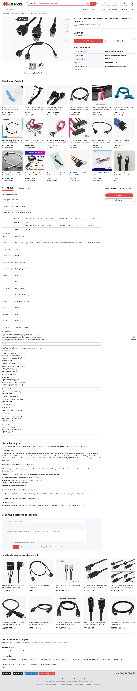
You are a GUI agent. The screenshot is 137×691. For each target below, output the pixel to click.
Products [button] (32, 4)
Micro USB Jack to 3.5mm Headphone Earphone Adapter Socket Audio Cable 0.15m (94, 624)
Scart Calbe (67, 494)
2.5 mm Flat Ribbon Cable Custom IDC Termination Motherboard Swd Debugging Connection (102, 108)
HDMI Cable (16, 494)
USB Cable (31, 494)
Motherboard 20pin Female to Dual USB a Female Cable (124, 108)
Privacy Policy (97, 684)
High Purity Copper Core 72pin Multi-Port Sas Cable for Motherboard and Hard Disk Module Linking (55, 108)
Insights (108, 679)
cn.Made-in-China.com (86, 681)
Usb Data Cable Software (90, 660)
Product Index (100, 679)
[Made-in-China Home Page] (12, 4)
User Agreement (79, 684)
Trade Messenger (31, 673)
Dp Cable (83, 494)
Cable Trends (33, 664)
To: (11, 526)
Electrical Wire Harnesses (30, 651)
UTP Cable (38, 494)
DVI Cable (52, 494)
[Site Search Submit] (93, 4)
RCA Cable (45, 494)
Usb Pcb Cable (106, 660)
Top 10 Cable (22, 664)
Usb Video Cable (74, 660)
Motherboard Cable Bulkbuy (49, 664)
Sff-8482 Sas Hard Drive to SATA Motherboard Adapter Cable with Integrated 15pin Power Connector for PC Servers (79, 141)
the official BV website (45, 446)
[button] (88, 3)
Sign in (133, 5)
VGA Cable (24, 494)
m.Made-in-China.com (72, 681)
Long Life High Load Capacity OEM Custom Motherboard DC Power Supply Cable (12, 141)
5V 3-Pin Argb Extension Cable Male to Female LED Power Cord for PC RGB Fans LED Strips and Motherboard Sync (35, 174)
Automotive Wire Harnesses (11, 651)
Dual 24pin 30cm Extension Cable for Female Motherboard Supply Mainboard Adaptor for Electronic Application (34, 108)
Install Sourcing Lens (48, 673)
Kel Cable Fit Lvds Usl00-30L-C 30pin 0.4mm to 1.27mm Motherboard (123, 141)
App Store (6, 673)
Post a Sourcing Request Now (53, 547)
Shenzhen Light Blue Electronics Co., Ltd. (90, 24)
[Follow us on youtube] (129, 673)
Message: (9, 531)
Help (102, 9)
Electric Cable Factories (26, 660)
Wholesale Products (68, 679)
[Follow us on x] (123, 673)
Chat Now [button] (121, 41)
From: (10, 521)
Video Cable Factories (60, 660)
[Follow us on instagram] (126, 673)
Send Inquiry (88, 41)
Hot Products (30, 679)
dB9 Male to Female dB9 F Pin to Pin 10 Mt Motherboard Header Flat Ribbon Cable (35, 141)
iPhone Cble (75, 494)
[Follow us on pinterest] (131, 673)
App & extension (112, 9)
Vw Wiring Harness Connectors (50, 651)
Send (16, 547)
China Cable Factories (9, 660)
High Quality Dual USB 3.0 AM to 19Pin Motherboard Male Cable (101, 141)
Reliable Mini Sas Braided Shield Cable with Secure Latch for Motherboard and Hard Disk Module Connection (123, 174)
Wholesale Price (79, 679)
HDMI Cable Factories (43, 660)
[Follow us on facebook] (121, 673)
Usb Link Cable (118, 660)
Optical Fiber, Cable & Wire (29, 13)
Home (3, 13)
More (3, 667)
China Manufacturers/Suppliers (54, 679)
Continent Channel (90, 679)
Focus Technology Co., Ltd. (55, 684)
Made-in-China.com (60, 681)
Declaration (88, 684)
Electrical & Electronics (13, 13)
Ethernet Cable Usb (8, 664)
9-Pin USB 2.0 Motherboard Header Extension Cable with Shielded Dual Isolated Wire (79, 108)
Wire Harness (43, 13)
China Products (40, 679)
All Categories (8, 9)
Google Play (18, 673)
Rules (134, 9)
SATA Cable (60, 494)
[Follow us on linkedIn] (134, 673)
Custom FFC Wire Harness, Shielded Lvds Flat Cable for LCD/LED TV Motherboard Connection (10, 108)
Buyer (92, 9)
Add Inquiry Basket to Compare (36, 73)
